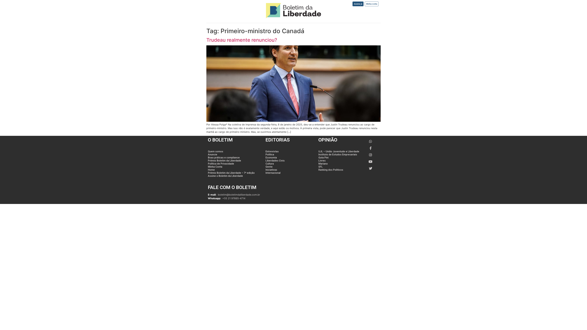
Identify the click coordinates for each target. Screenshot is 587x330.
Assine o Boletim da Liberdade (225, 175)
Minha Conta (215, 166)
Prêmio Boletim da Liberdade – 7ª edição (231, 172)
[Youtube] (370, 161)
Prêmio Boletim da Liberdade (224, 160)
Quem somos (215, 151)
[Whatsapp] (370, 141)
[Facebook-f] (370, 148)
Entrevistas (272, 151)
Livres (322, 160)
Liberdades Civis (275, 160)
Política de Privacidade (221, 163)
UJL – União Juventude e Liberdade (338, 151)
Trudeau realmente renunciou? (241, 40)
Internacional (273, 172)
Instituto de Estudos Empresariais (337, 154)
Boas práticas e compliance (224, 157)
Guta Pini (323, 157)
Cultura (270, 163)
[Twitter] (370, 168)
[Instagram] (370, 155)
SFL (320, 166)
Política (270, 154)
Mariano (323, 163)
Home (211, 169)
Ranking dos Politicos (330, 169)
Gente (269, 166)
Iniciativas (271, 169)
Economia (271, 157)
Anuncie (212, 154)
